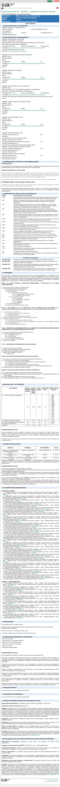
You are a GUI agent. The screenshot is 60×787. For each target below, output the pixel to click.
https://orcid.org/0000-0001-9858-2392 (16, 51)
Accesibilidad (46, 781)
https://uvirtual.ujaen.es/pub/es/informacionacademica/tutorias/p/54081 (27, 79)
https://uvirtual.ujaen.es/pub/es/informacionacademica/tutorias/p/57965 (27, 47)
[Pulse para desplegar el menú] (1, 8)
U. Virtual (50, 1)
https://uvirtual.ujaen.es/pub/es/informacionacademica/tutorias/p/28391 (27, 94)
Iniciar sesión (56, 1)
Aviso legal (51, 781)
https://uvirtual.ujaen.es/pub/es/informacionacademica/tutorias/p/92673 (27, 63)
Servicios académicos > (12, 8)
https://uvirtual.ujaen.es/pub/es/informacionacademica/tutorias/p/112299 (27, 110)
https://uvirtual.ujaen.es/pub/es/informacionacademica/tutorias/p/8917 (26, 126)
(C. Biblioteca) (23, 498)
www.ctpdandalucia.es (34, 735)
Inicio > (6, 8)
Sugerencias (56, 781)
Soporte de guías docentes (53, 780)
